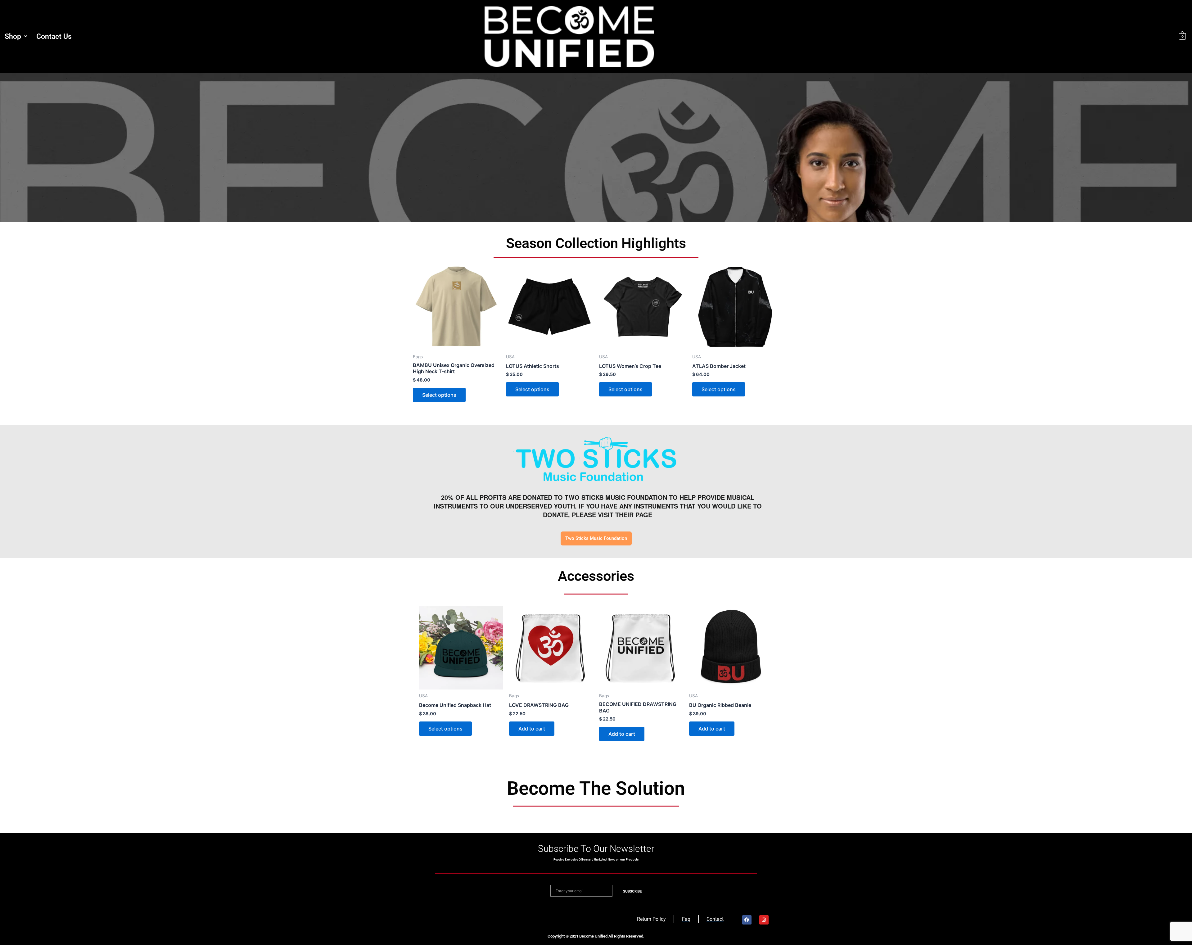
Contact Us (54, 36)
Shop (13, 36)
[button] (16, 36)
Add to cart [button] (531, 729)
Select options (439, 395)
